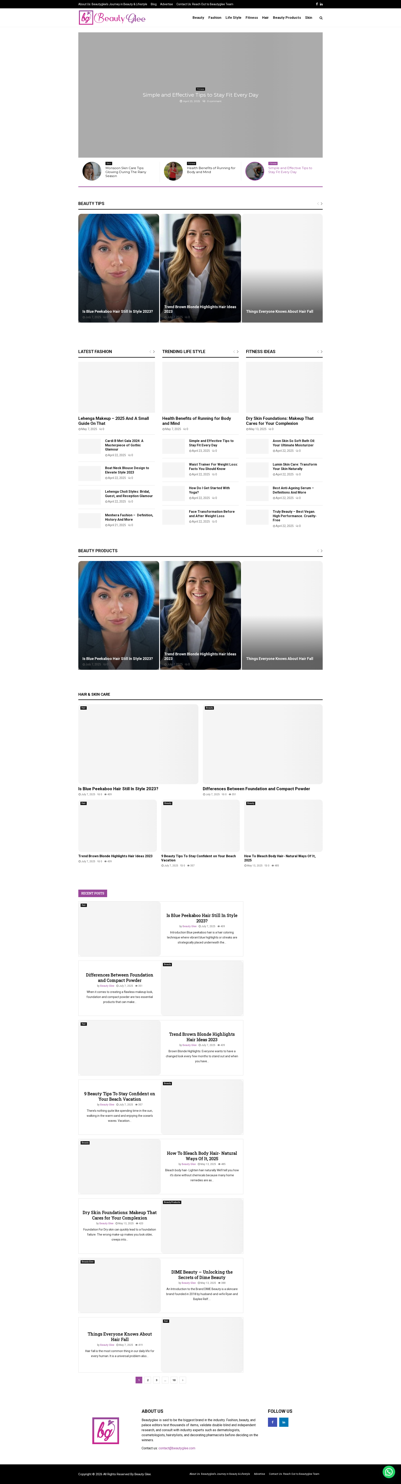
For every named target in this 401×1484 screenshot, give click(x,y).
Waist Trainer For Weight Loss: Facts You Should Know (213, 465)
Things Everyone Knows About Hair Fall (279, 310)
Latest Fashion (95, 349)
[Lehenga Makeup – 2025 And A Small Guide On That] (116, 385)
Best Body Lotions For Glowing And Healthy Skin (200, 95)
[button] (389, 1472)
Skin (308, 17)
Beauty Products (287, 17)
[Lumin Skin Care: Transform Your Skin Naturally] (257, 468)
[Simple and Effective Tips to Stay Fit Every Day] (173, 171)
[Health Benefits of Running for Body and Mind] (91, 171)
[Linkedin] (283, 1420)
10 (174, 1378)
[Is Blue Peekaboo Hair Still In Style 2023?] (138, 743)
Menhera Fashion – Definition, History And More (129, 516)
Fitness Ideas (260, 349)
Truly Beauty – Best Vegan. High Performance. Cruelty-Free (295, 514)
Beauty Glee (190, 924)
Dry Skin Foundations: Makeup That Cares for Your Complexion (279, 419)
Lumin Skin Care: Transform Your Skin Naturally (295, 465)
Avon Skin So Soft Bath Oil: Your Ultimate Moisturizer (294, 441)
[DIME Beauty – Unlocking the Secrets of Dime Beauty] (120, 1283)
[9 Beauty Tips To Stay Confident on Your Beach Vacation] (200, 824)
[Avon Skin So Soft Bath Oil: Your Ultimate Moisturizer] (257, 444)
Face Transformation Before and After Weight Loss (212, 512)
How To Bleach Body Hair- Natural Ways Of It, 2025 (202, 1154)
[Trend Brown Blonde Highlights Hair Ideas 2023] (117, 824)
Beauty (198, 17)
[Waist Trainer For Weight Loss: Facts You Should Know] (173, 468)
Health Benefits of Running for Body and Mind (129, 170)
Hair (265, 17)
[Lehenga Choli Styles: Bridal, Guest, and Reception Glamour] (89, 495)
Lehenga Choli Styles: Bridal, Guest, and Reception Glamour (129, 492)
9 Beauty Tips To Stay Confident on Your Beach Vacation (119, 1094)
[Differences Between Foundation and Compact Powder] (263, 743)
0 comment (214, 101)
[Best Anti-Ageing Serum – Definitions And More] (257, 491)
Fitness (252, 17)
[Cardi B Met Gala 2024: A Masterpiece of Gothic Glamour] (89, 444)
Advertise (166, 4)
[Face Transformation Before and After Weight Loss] (173, 515)
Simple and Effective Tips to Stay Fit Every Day (209, 170)
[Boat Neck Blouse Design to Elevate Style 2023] (89, 471)
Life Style (233, 17)
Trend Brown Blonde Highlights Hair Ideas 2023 (115, 854)
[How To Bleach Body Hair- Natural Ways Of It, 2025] (283, 824)
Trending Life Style (183, 349)
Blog (154, 4)
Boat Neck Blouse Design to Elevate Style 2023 (127, 468)
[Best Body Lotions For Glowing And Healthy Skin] (254, 171)
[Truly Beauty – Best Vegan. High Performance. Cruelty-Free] (257, 515)
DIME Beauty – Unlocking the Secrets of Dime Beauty (202, 1272)
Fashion (214, 17)
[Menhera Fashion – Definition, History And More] (89, 519)
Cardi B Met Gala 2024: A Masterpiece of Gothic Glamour (124, 443)
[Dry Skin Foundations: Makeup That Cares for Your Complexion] (284, 385)
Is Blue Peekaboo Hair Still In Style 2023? (117, 310)
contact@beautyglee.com (177, 1447)
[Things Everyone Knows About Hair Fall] (202, 1343)
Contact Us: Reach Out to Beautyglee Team (204, 4)
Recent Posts (92, 891)
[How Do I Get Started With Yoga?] (173, 491)
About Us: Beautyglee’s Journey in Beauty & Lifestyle (112, 4)
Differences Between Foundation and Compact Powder (256, 787)
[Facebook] (272, 1420)
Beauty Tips (91, 201)
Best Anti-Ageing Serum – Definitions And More (293, 488)
